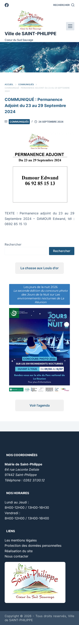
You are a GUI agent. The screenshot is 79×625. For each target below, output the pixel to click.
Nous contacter (16, 556)
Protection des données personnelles (33, 545)
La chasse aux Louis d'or (39, 268)
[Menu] (70, 26)
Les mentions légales (21, 540)
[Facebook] (7, 5)
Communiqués (19, 121)
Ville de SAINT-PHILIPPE (30, 33)
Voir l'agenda (40, 405)
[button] (37, 69)
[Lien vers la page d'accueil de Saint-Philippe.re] (30, 20)
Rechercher (13, 244)
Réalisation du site (19, 551)
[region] (39, 57)
